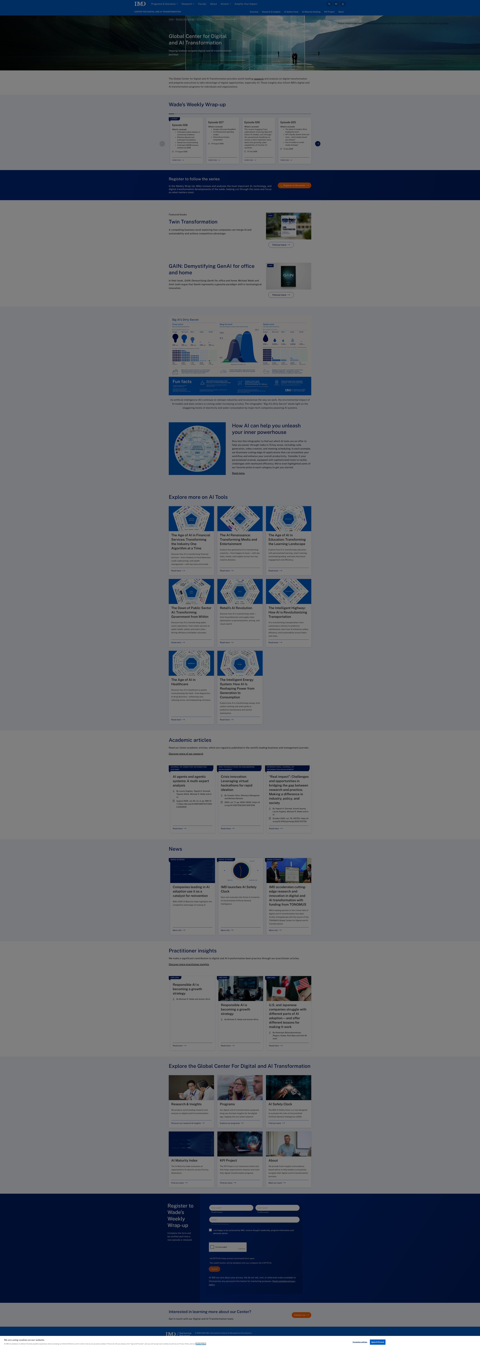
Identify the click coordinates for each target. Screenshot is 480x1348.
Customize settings (360, 1342)
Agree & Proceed (377, 1342)
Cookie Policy (201, 1344)
